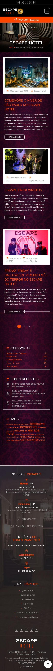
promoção (41, 437)
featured (17, 434)
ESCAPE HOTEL (27, 666)
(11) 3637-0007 (29, 519)
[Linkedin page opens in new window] (34, 2)
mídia (22, 436)
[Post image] (26, 72)
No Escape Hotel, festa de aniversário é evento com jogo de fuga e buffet (28, 393)
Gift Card (28, 608)
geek (27, 434)
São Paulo (25, 439)
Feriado (22, 434)
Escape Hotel (40, 91)
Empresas (28, 603)
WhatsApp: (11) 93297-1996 (29, 526)
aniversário (17, 424)
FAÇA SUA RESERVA (28, 20)
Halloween (32, 434)
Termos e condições (28, 617)
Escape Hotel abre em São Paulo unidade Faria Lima (28, 385)
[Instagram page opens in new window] (18, 2)
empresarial (10, 431)
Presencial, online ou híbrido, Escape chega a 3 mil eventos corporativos (26, 403)
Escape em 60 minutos (23, 190)
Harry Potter (40, 434)
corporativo (36, 423)
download (42, 427)
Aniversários (28, 599)
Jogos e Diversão (36, 180)
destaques (28, 427)
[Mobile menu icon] (47, 11)
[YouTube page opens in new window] (26, 2)
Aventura (25, 424)
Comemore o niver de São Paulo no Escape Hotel (23, 105)
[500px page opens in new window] (30, 2)
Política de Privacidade (28, 612)
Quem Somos (27, 590)
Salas (8, 440)
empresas (21, 430)
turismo (41, 440)
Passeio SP (32, 436)
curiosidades (13, 427)
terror (34, 439)
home (8, 437)
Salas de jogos (15, 440)
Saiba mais (14, 137)
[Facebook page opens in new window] (22, 2)
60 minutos (10, 424)
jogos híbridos (15, 437)
